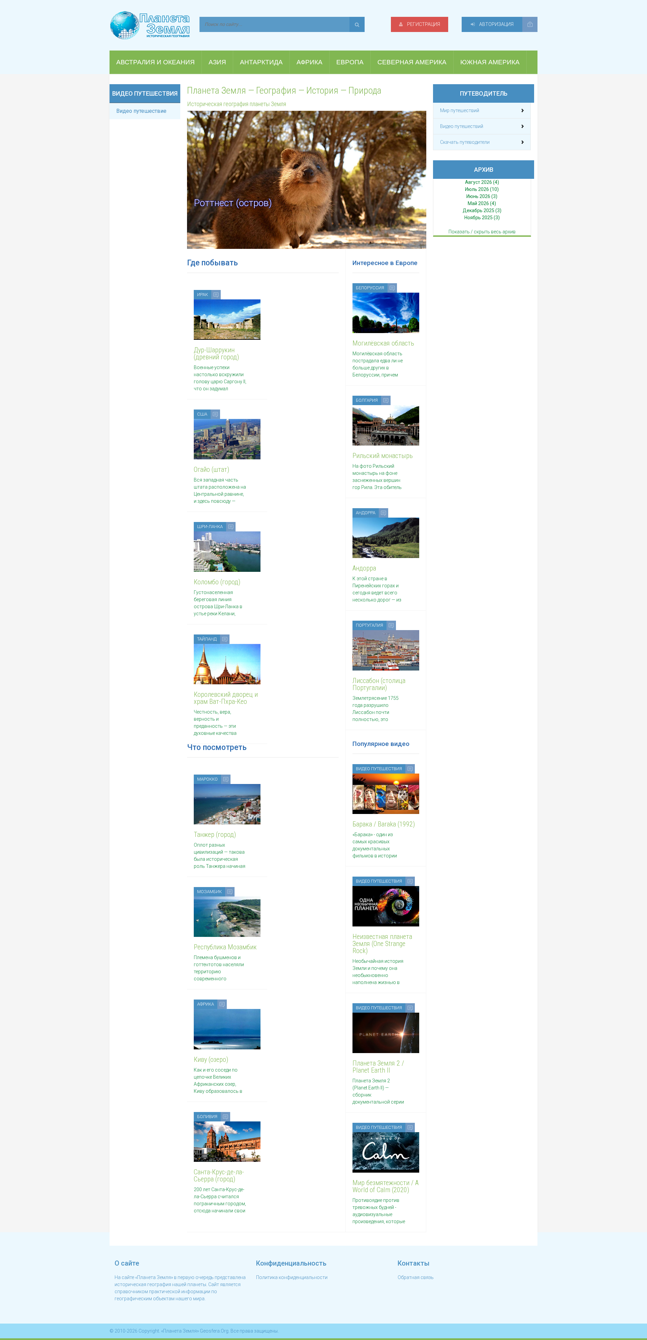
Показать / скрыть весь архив (482, 231)
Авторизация (496, 24)
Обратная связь (416, 1277)
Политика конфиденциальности (292, 1277)
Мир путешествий (459, 110)
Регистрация (423, 24)
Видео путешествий (461, 126)
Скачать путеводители (465, 142)
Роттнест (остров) (233, 202)
